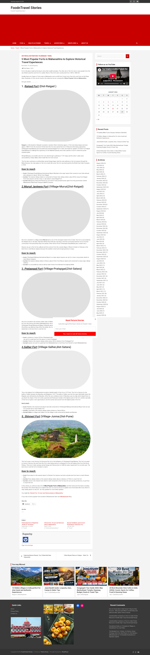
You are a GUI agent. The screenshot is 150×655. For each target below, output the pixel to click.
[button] (75, 320)
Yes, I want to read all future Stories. (75, 334)
